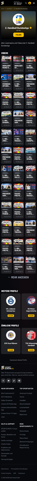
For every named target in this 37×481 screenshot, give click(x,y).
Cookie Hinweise (6, 473)
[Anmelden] (29, 3)
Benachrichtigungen (27, 442)
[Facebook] (19, 381)
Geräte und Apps (6, 440)
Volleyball (23, 411)
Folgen (18, 35)
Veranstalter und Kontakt (6, 455)
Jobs (3, 417)
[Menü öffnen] (34, 3)
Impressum (21, 473)
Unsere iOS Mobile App (8, 404)
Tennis (22, 397)
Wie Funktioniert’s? (7, 393)
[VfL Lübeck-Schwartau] (11, 300)
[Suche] (26, 3)
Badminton (23, 414)
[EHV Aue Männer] (11, 335)
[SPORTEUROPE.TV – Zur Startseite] (2, 3)
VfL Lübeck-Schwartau (11, 310)
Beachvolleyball (25, 404)
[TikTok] (14, 381)
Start (2, 8)
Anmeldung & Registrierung (24, 446)
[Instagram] (3, 381)
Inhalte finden (6, 444)
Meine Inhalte (24, 431)
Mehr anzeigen (20, 277)
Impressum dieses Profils (18, 360)
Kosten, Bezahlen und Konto (8, 436)
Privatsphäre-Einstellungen (19, 469)
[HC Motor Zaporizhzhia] (31, 300)
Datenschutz (5, 469)
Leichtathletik (24, 407)
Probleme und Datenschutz (6, 449)
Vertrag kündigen (7, 459)
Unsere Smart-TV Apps (9, 413)
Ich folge (23, 435)
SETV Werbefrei (6, 397)
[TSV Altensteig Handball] (31, 335)
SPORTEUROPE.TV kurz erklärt (9, 430)
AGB (14, 473)
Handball (9, 8)
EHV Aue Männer (10, 343)
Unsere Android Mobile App (8, 409)
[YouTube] (9, 381)
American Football (26, 393)
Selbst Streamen (7, 400)
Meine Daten (24, 438)
